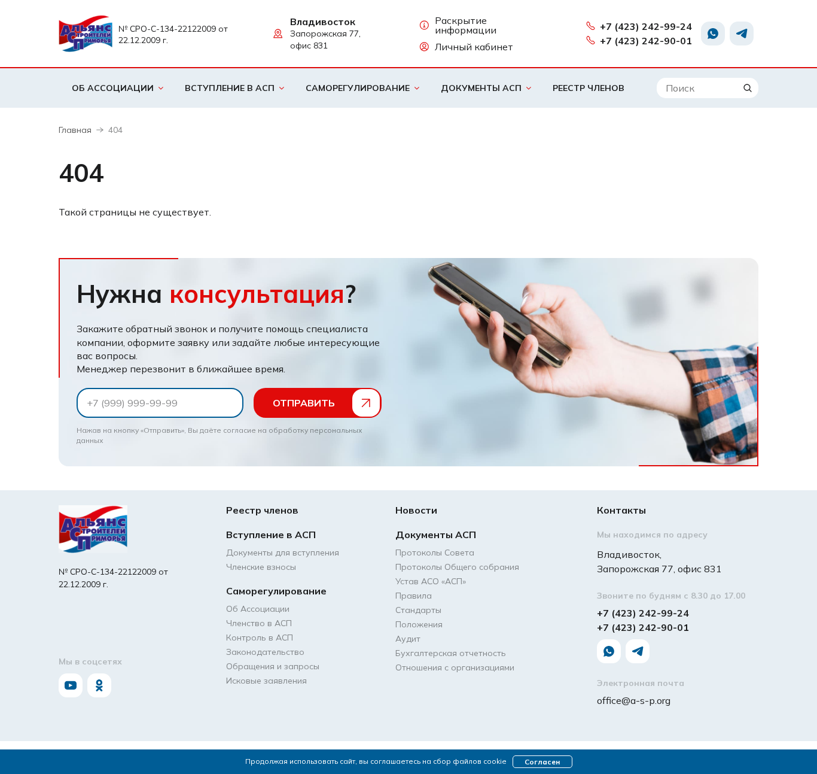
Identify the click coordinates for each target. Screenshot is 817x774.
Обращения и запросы (272, 666)
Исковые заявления (266, 680)
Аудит (407, 639)
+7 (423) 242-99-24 (646, 26)
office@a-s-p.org (633, 700)
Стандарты (418, 610)
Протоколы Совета (434, 552)
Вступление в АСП (230, 88)
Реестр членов (588, 88)
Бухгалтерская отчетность (450, 653)
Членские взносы (261, 567)
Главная (75, 130)
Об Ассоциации (113, 88)
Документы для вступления (282, 552)
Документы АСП (481, 88)
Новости (416, 510)
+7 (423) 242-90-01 (646, 40)
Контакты (621, 510)
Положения (419, 624)
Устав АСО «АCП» (430, 581)
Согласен (542, 761)
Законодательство (265, 652)
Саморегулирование (358, 88)
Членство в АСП (259, 623)
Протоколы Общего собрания (457, 567)
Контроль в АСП (259, 637)
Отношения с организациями (454, 667)
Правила (413, 595)
